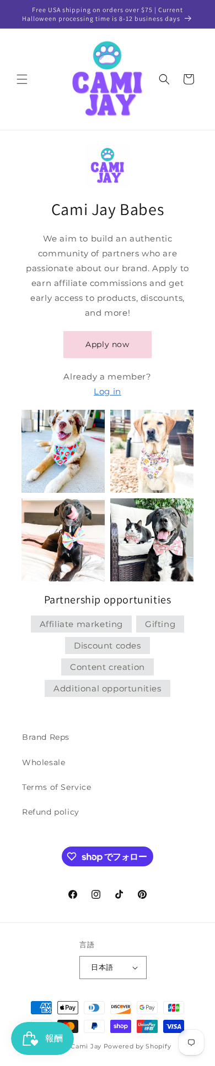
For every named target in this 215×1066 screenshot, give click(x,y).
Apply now (107, 344)
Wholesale (43, 762)
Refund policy (50, 812)
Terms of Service (57, 787)
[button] (22, 79)
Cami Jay (86, 1046)
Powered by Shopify (137, 1046)
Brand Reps (45, 737)
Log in (107, 391)
